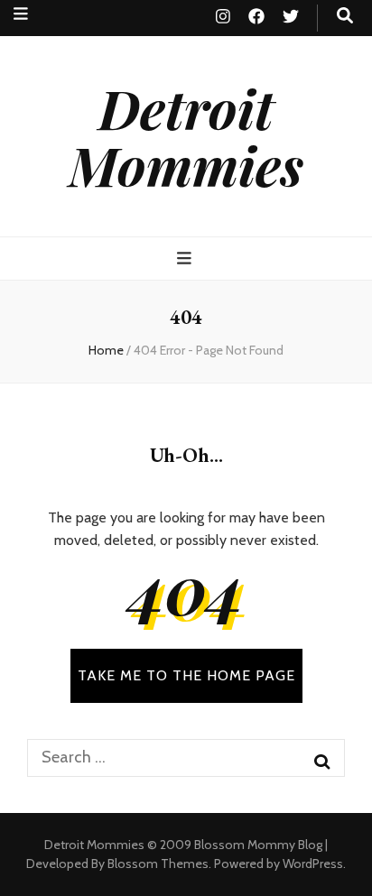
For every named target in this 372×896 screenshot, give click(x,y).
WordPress (313, 863)
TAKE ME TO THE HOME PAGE (186, 675)
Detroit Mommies (186, 135)
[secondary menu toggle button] (21, 14)
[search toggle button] (345, 15)
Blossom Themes (158, 863)
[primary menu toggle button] (186, 258)
